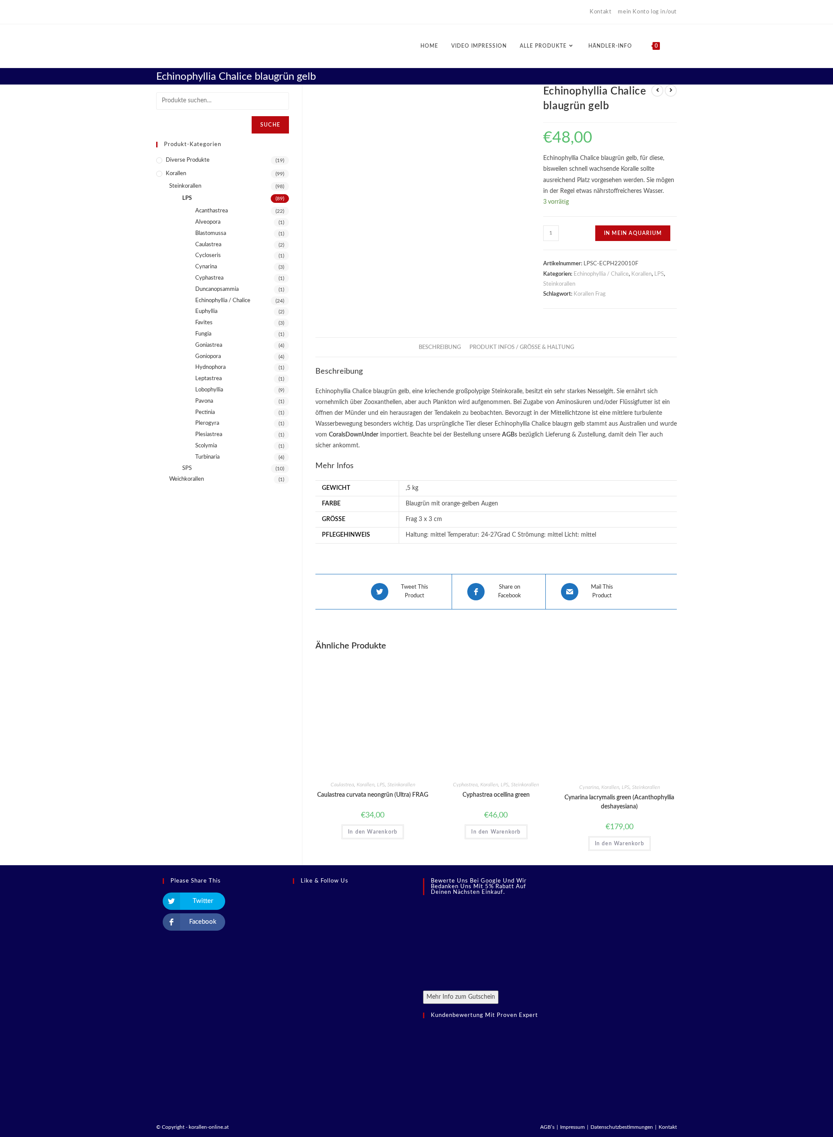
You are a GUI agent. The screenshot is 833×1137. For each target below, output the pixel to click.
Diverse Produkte (188, 160)
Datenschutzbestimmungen (621, 1127)
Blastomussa (210, 233)
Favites (204, 323)
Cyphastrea (465, 784)
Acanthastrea (211, 211)
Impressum (572, 1127)
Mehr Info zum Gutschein (460, 997)
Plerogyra (207, 423)
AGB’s (547, 1127)
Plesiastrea (208, 434)
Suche (270, 124)
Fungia (203, 334)
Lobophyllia (209, 390)
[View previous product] (657, 91)
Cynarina (589, 787)
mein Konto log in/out (647, 12)
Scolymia (206, 446)
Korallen (641, 274)
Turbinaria (207, 457)
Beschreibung (440, 347)
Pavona (204, 401)
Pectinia (205, 412)
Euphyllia (206, 311)
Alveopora (207, 222)
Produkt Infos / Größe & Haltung (521, 347)
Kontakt (600, 12)
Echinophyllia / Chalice (601, 274)
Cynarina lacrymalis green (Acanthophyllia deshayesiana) (619, 802)
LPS (659, 274)
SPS (187, 468)
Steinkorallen (559, 284)
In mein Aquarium (633, 233)
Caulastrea (342, 784)
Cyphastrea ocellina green (496, 795)
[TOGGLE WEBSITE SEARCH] (674, 46)
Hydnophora (210, 367)
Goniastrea (208, 345)
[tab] (439, 347)
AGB (508, 435)
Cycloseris (208, 255)
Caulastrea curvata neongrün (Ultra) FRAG (372, 795)
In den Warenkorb (372, 831)
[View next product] (671, 91)
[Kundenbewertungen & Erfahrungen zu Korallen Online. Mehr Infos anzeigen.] (462, 1066)
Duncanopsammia (217, 289)
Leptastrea (208, 378)
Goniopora (208, 356)
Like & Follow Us (324, 881)
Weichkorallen (186, 479)
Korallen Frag (590, 294)
